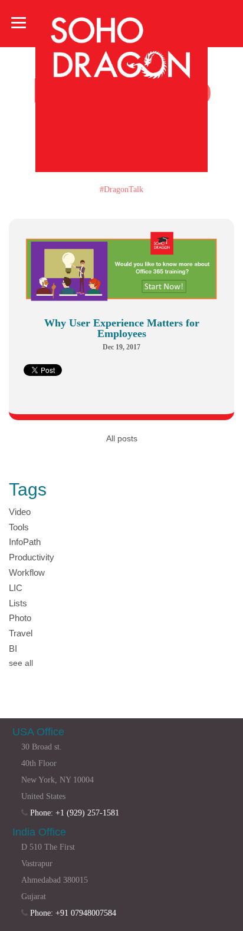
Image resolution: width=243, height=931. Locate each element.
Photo (20, 618)
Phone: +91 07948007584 (73, 913)
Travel (20, 633)
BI (13, 648)
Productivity (31, 557)
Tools (19, 527)
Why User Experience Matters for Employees (121, 328)
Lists (18, 603)
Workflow (27, 572)
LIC (15, 588)
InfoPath (25, 542)
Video (20, 512)
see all (21, 663)
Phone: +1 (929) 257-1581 (74, 812)
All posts (121, 438)
